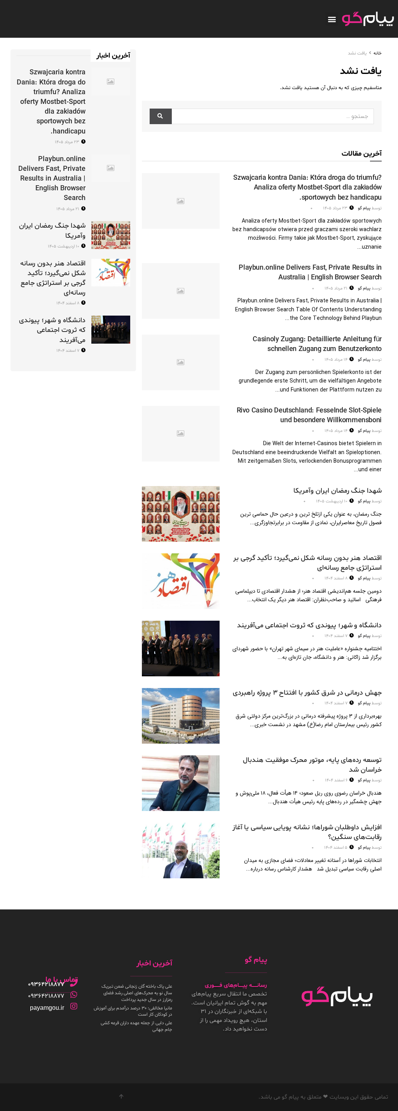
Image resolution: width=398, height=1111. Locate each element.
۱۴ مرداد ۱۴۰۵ (337, 360)
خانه (378, 53)
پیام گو (364, 208)
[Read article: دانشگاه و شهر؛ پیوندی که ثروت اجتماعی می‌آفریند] (181, 648)
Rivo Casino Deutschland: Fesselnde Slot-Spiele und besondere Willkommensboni (309, 415)
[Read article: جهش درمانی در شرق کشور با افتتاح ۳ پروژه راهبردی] (181, 716)
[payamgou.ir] (74, 1006)
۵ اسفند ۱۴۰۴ (336, 848)
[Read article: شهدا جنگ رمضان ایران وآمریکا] (181, 514)
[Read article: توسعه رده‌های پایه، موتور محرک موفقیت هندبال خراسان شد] (181, 783)
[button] (331, 18)
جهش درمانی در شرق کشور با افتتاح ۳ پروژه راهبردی (307, 693)
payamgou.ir (47, 1007)
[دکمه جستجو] (161, 116)
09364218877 (46, 984)
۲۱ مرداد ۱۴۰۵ (337, 288)
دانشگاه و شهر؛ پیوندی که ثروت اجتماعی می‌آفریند (309, 625)
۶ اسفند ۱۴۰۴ (337, 780)
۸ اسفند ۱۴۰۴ (337, 578)
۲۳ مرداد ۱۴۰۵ (336, 208)
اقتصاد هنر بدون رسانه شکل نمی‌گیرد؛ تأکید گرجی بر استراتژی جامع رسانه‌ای (53, 278)
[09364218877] (74, 983)
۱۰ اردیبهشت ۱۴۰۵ (332, 501)
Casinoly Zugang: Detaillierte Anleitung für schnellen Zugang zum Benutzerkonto (317, 344)
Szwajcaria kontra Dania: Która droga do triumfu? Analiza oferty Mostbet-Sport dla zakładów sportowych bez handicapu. (307, 187)
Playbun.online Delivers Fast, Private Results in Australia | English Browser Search (310, 273)
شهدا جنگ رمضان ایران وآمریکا (337, 491)
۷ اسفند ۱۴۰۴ (337, 636)
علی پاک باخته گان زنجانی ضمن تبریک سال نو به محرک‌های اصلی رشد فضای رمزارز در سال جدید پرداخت (136, 993)
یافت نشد (357, 53)
